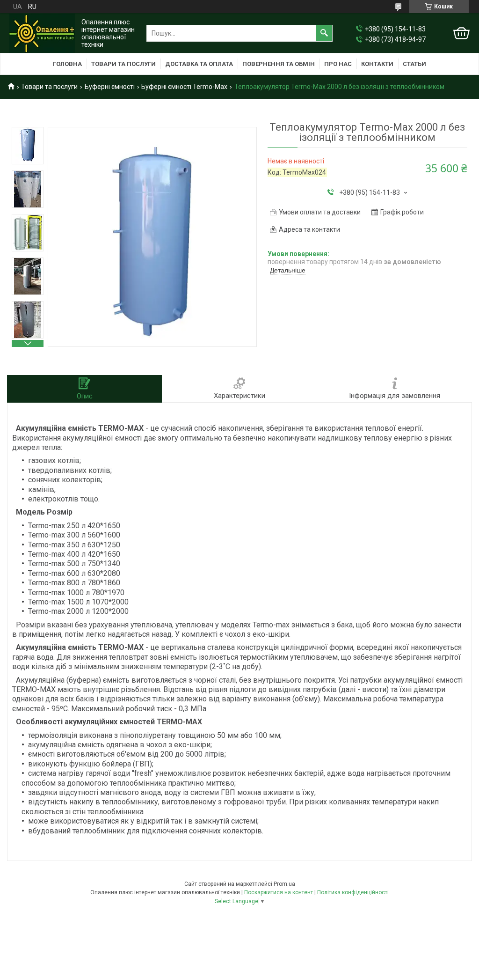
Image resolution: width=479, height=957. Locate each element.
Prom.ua (284, 884)
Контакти (377, 63)
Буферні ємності (110, 86)
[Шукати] (324, 33)
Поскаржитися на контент (278, 892)
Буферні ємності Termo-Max (184, 86)
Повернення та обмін (278, 63)
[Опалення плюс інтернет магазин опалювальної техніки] (42, 33)
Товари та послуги (123, 63)
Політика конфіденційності (353, 892)
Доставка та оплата (199, 63)
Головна (67, 63)
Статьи (414, 63)
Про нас (338, 63)
